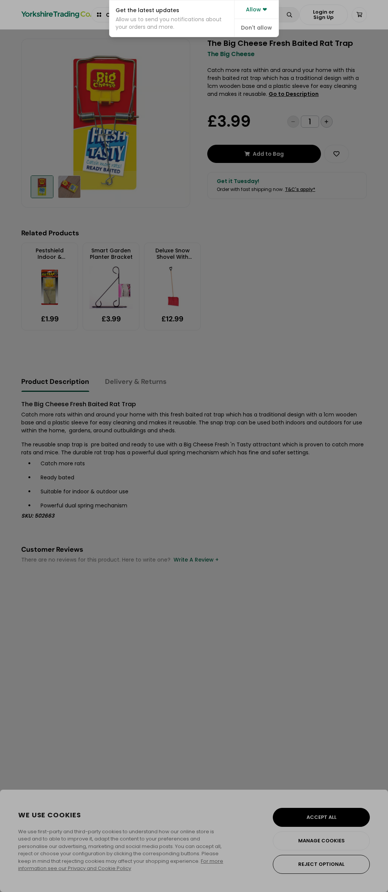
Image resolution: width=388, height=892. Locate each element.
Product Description (55, 381)
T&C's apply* (300, 189)
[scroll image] (42, 186)
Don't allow (256, 27)
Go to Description (294, 94)
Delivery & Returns (136, 381)
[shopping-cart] (359, 14)
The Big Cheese (231, 54)
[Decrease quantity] (293, 122)
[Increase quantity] (327, 122)
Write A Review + (196, 560)
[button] (172, 18)
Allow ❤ (256, 9)
